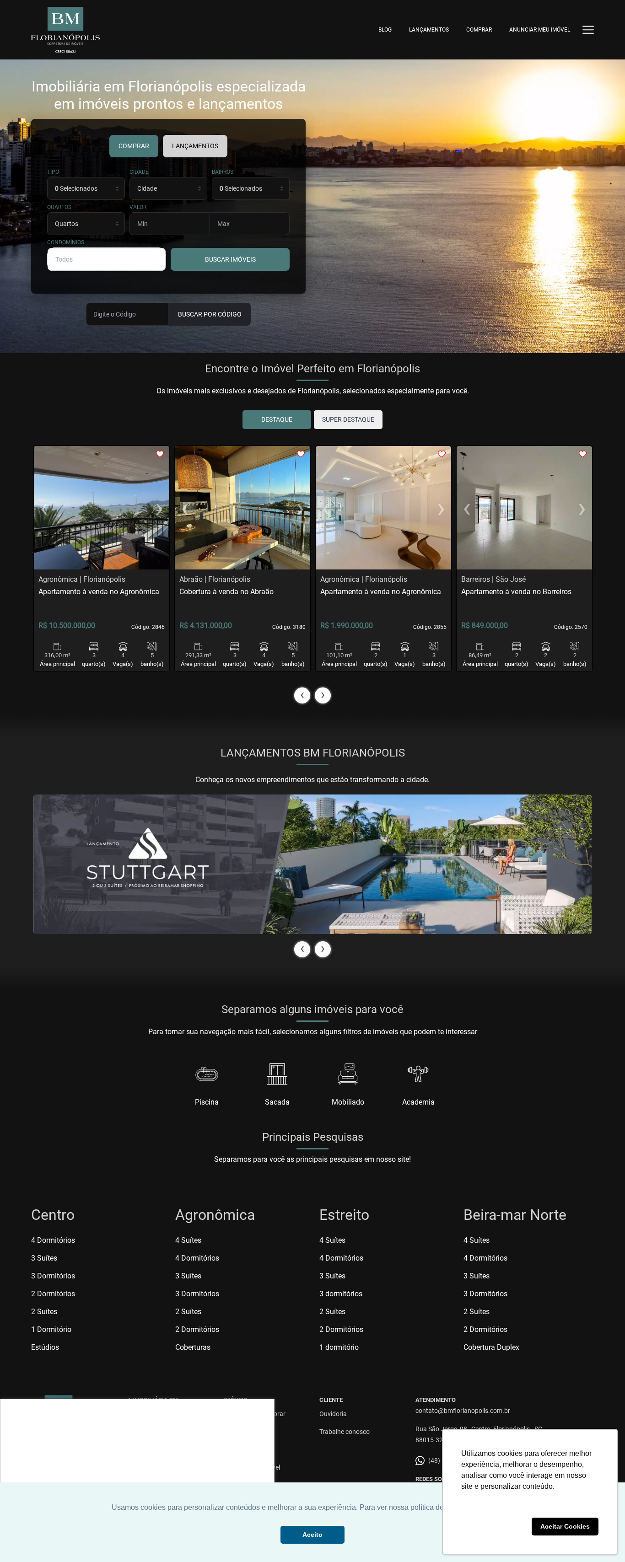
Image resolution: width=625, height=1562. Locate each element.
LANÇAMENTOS (429, 30)
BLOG (385, 30)
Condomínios (65, 243)
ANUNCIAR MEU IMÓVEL (539, 30)
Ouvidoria (333, 1413)
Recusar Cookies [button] (494, 1526)
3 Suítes (44, 1258)
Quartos (59, 207)
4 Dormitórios (53, 1240)
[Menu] (588, 29)
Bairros (222, 172)
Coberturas (192, 1347)
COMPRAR (479, 30)
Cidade (139, 172)
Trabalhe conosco (344, 1431)
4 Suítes (188, 1240)
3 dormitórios (340, 1293)
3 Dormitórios (53, 1276)
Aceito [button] (312, 1534)
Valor (137, 207)
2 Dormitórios (53, 1293)
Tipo (53, 172)
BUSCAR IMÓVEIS (230, 259)
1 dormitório (339, 1347)
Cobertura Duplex (491, 1347)
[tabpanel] (312, 864)
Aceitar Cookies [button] (565, 1526)
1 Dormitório (51, 1329)
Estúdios (45, 1347)
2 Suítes (44, 1311)
